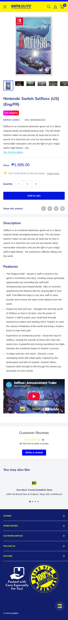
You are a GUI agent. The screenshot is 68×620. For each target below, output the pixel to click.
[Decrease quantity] (18, 183)
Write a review (34, 452)
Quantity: (8, 184)
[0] (62, 7)
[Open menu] (5, 6)
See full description (13, 152)
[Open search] (49, 7)
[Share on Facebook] (43, 208)
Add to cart (34, 195)
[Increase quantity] (36, 183)
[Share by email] (62, 208)
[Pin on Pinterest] (50, 208)
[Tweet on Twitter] (56, 208)
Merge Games (11, 120)
